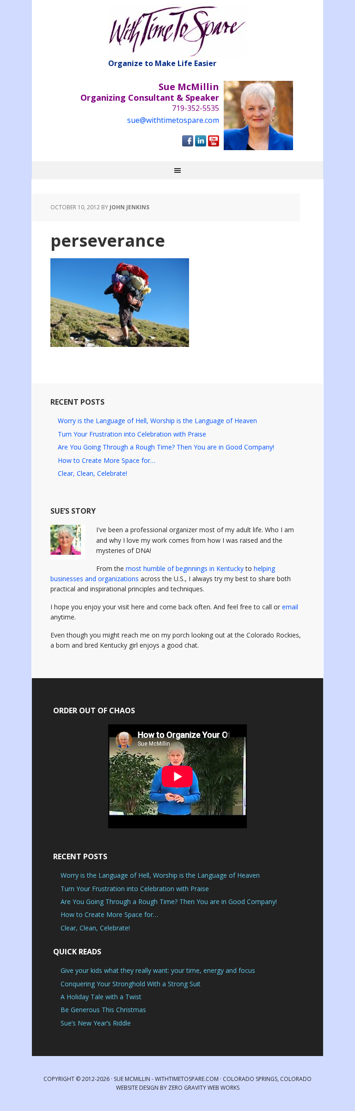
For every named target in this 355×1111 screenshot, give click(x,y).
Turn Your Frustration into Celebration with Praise (132, 434)
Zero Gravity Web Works (203, 1088)
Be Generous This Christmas (103, 1009)
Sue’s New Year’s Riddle (96, 1023)
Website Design (137, 1088)
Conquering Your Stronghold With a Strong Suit (131, 983)
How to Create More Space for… (106, 460)
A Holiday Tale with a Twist (101, 996)
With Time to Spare (177, 31)
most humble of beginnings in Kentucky (185, 568)
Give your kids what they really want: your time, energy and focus (158, 970)
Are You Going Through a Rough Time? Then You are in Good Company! (166, 447)
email (290, 606)
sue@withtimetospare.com (173, 120)
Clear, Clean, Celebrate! (92, 473)
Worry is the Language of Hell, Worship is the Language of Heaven (157, 420)
